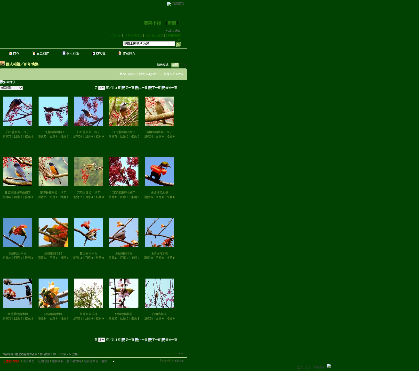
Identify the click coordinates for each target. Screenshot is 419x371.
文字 (183, 65)
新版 (172, 23)
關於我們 (28, 361)
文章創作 (42, 53)
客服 (104, 361)
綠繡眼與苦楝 (88, 314)
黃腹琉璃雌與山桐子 (159, 132)
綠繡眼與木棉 (159, 193)
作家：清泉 (173, 31)
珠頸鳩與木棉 (124, 253)
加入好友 (115, 36)
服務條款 (58, 361)
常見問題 (43, 361)
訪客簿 (100, 53)
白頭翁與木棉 (88, 253)
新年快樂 (31, 64)
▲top (181, 353)
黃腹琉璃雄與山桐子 (18, 193)
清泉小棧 (152, 23)
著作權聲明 (73, 361)
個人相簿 (72, 53)
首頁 (16, 53)
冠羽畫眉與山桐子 (88, 193)
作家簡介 (129, 53)
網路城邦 (178, 3)
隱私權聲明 (91, 361)
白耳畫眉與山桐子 (17, 132)
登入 (300, 367)
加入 (308, 367)
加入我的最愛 (154, 36)
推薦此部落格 (133, 36)
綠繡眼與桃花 (124, 314)
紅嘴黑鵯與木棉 (18, 314)
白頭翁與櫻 (159, 314)
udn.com (179, 360)
